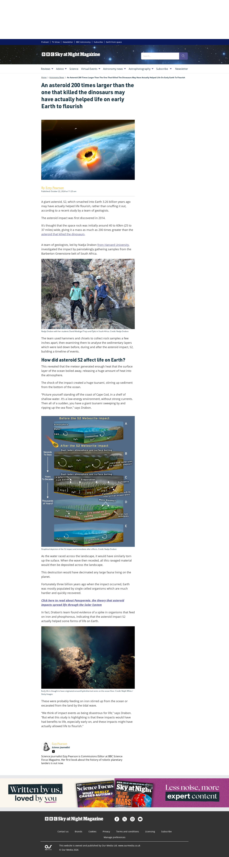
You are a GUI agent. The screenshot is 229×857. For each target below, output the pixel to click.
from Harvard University (113, 245)
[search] (183, 56)
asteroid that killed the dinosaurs (63, 234)
